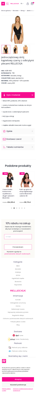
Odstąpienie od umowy (18, 303)
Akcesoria (18, 282)
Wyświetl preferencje (18, 385)
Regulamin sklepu (18, 315)
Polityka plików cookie (6, 389)
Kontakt (18, 300)
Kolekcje (18, 272)
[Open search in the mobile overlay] (7, 4)
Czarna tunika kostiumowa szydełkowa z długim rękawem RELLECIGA (8, 193)
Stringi (23, 10)
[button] (3, 3)
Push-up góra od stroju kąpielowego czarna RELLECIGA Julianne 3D (25, 192)
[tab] (11, 208)
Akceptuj (18, 379)
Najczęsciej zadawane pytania (18, 312)
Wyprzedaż (18, 285)
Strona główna (6, 10)
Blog (18, 325)
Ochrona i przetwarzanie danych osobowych (23, 389)
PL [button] (21, 4)
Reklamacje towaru (18, 309)
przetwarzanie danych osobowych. (17, 254)
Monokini (15, 10)
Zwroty (18, 306)
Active (18, 275)
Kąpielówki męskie (18, 278)
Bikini (18, 266)
